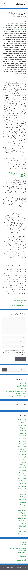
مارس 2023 (22, 470)
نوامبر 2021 (22, 513)
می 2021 (23, 523)
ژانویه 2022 (22, 507)
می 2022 (23, 497)
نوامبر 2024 (22, 428)
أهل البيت (23, 383)
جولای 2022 (22, 491)
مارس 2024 (22, 438)
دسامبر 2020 (22, 534)
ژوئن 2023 (22, 462)
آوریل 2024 (22, 436)
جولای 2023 (22, 459)
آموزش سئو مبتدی (20, 560)
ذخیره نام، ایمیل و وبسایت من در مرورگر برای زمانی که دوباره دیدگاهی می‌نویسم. (13, 352)
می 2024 (23, 433)
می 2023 (23, 465)
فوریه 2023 (22, 473)
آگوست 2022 (22, 489)
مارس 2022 (22, 502)
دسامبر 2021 (22, 510)
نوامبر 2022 (22, 481)
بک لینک (21, 303)
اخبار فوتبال (22, 556)
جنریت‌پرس (5, 567)
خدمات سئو (22, 81)
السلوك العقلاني (21, 386)
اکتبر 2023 (23, 451)
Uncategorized (19, 300)
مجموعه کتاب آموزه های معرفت (17, 396)
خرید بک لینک (22, 552)
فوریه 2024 (22, 441)
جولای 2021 (22, 521)
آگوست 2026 (22, 420)
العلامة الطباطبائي (21, 388)
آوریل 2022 (22, 499)
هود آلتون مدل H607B (17, 305)
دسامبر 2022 (22, 478)
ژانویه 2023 (22, 475)
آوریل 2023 (22, 467)
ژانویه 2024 (22, 444)
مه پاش (23, 544)
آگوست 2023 (22, 457)
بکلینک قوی (20, 148)
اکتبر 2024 (23, 430)
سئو (24, 21)
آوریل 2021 (22, 526)
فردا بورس (23, 542)
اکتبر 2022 (23, 483)
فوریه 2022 (22, 505)
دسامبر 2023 (22, 446)
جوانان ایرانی (20, 4)
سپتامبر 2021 (22, 518)
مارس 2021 (22, 528)
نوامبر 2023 (22, 449)
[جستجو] (4, 369)
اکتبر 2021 (23, 515)
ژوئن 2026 (22, 422)
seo (24, 77)
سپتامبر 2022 (22, 486)
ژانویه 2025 (22, 425)
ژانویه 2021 (22, 531)
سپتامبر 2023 (22, 454)
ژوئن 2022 (22, 494)
